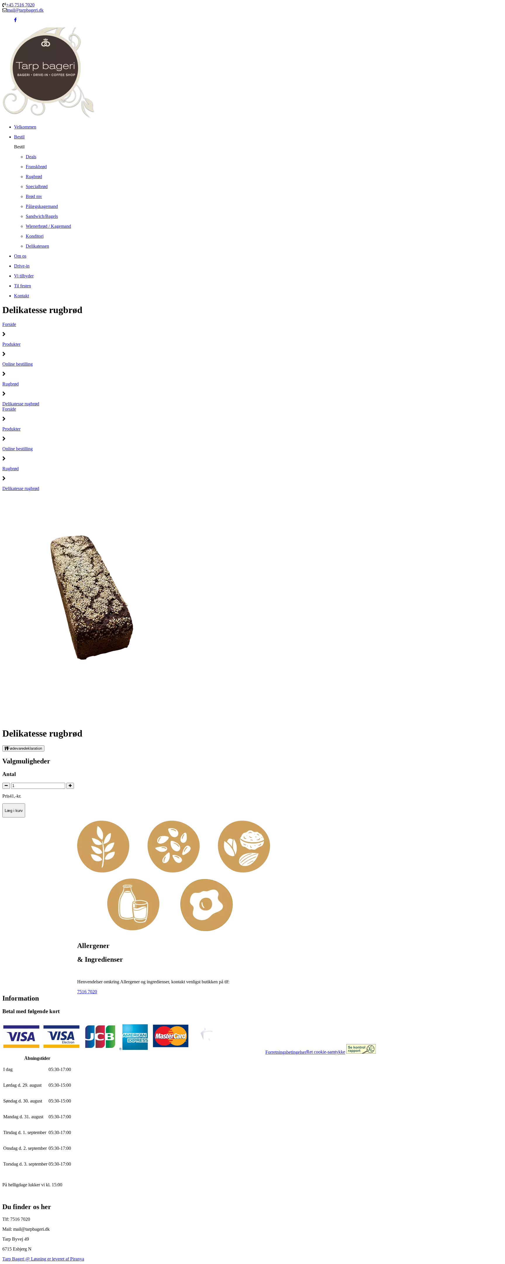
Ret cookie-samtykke (325, 1052)
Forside (9, 324)
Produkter (11, 344)
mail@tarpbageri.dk (25, 10)
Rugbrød (10, 383)
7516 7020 (87, 991)
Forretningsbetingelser (285, 1052)
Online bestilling (17, 364)
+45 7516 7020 (20, 4)
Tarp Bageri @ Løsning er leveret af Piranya (43, 1258)
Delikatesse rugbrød (20, 403)
